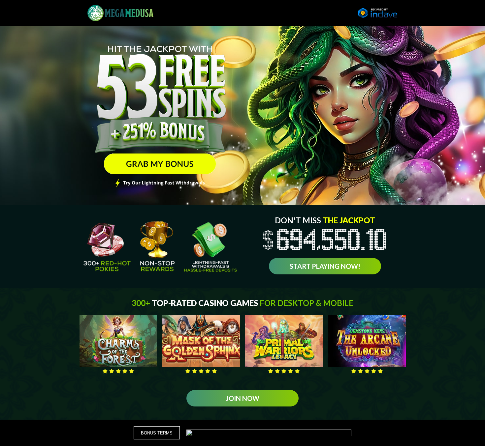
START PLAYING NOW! (325, 266)
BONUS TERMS (157, 433)
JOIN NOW (242, 398)
